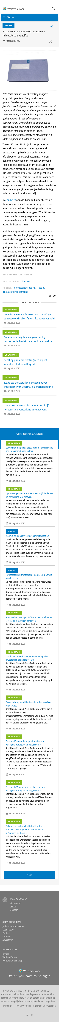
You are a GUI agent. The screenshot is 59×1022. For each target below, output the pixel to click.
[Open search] (53, 9)
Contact (6, 933)
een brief (10, 200)
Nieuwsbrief (15, 903)
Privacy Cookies (23, 1006)
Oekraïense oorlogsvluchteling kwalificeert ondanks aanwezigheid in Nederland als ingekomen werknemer (26, 829)
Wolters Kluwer (10, 957)
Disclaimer (8, 1006)
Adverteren (8, 940)
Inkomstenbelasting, (25, 287)
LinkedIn (14, 910)
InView (6, 954)
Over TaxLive (8, 930)
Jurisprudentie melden (13, 926)
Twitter (13, 907)
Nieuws (26, 281)
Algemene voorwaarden (44, 1006)
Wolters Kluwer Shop (12, 961)
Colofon (6, 937)
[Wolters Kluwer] (14, 9)
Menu (10, 17)
